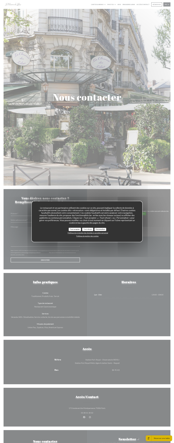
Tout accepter (75, 229)
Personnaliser (100, 229)
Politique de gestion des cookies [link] (87, 236)
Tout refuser (87, 229)
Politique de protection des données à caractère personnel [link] (88, 233)
